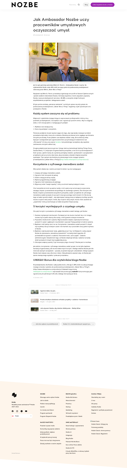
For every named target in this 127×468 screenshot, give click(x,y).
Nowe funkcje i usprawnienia (75, 425)
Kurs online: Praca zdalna (74, 445)
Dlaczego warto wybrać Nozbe (49, 397)
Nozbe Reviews (16, 453)
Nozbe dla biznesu (71, 397)
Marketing (69, 410)
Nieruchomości (70, 400)
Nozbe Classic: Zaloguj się (99, 424)
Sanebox (58, 142)
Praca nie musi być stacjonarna (50, 440)
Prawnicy (69, 403)
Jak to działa (44, 400)
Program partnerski (46, 413)
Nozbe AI (68, 432)
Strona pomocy (71, 429)
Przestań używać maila (47, 425)
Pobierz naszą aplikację (47, 403)
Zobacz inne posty (63, 319)
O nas (93, 400)
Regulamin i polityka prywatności (101, 410)
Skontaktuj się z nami (98, 397)
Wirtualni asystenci (72, 413)
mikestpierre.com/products (42, 271)
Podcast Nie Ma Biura (72, 441)
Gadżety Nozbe (96, 407)
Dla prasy (94, 403)
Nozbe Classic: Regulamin (99, 434)
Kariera (93, 413)
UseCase (47, 35)
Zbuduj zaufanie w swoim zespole (50, 443)
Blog (86, 4)
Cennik (42, 407)
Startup (68, 407)
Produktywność (38, 35)
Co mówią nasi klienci (47, 410)
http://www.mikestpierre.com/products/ (74, 159)
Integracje (69, 435)
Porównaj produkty (97, 427)
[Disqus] (63, 357)
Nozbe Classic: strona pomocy (100, 430)
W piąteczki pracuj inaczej (48, 437)
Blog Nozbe (69, 438)
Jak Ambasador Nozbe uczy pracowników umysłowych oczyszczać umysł (61, 25)
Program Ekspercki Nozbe (48, 416)
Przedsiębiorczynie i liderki (74, 416)
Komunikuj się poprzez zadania (50, 429)
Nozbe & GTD (70, 448)
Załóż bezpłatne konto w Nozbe (102, 4)
